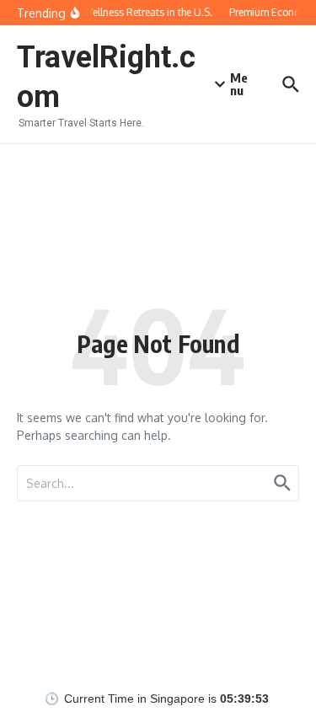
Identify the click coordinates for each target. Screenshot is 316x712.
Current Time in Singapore (134, 699)
